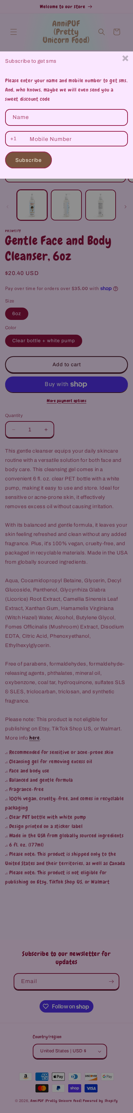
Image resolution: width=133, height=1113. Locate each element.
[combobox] (11, 138)
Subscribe (28, 160)
